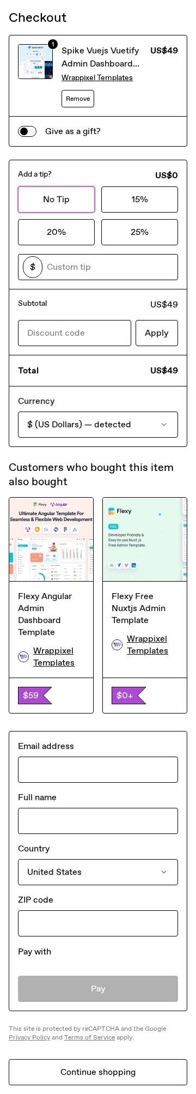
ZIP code (35, 899)
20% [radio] (56, 232)
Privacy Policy (29, 1037)
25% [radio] (140, 232)
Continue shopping (98, 1072)
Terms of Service (89, 1037)
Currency (36, 401)
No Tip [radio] (56, 199)
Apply (157, 333)
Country (34, 848)
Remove (78, 98)
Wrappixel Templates (97, 77)
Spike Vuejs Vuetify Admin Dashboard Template (100, 63)
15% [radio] (140, 199)
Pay (98, 988)
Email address (46, 746)
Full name (37, 797)
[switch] (27, 131)
